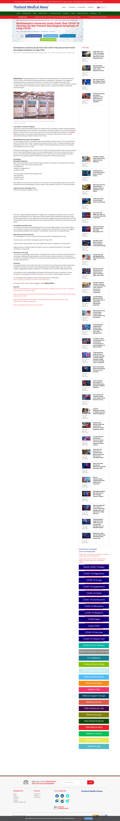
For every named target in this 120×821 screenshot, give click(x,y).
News (18, 13)
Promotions (93, 13)
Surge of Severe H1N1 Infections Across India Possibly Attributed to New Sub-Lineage (42, 17)
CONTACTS (90, 7)
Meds (34, 13)
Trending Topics (26, 13)
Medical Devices (43, 13)
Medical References (82, 13)
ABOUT (64, 7)
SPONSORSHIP (81, 7)
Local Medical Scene (55, 13)
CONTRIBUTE (72, 7)
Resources (66, 13)
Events (73, 13)
